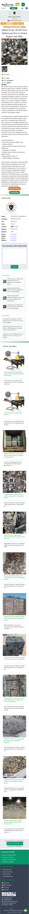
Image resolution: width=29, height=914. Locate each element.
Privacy (9, 912)
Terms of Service (14, 912)
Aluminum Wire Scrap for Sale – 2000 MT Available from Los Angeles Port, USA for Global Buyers (14, 699)
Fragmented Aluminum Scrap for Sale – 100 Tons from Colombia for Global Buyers (14, 781)
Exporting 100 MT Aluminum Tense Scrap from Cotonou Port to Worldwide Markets (14, 577)
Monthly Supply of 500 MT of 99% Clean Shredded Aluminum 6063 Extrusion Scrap (13, 822)
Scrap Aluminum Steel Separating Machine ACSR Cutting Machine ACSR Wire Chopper (14, 373)
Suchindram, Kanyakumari (9, 903)
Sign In (4, 8)
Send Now (14, 267)
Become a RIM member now (14, 843)
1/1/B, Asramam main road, (10, 901)
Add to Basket (15, 188)
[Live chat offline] (25, 910)
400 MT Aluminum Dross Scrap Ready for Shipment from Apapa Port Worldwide (14, 740)
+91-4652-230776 (7, 898)
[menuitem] (14, 4)
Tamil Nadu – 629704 (7, 904)
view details (13, 234)
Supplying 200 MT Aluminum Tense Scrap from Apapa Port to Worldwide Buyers (14, 496)
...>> (12, 384)
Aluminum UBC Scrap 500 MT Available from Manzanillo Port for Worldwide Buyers (14, 618)
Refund (20, 912)
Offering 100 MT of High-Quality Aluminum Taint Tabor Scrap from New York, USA (14, 536)
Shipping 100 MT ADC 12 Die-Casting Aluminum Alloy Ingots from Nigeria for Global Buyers (13, 455)
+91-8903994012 (7, 899)
